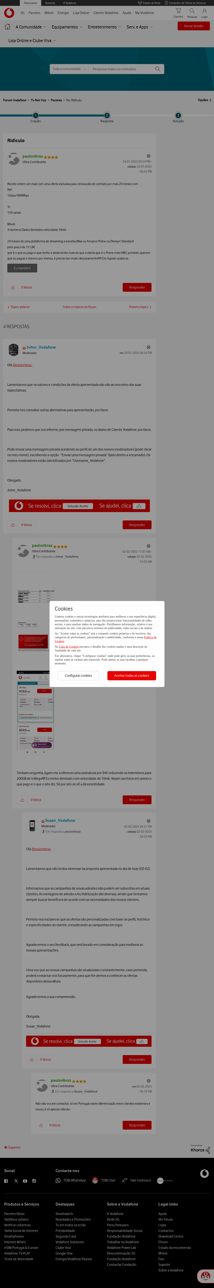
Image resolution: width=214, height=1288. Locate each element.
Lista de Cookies (69, 646)
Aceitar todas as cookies (131, 675)
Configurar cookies (78, 675)
